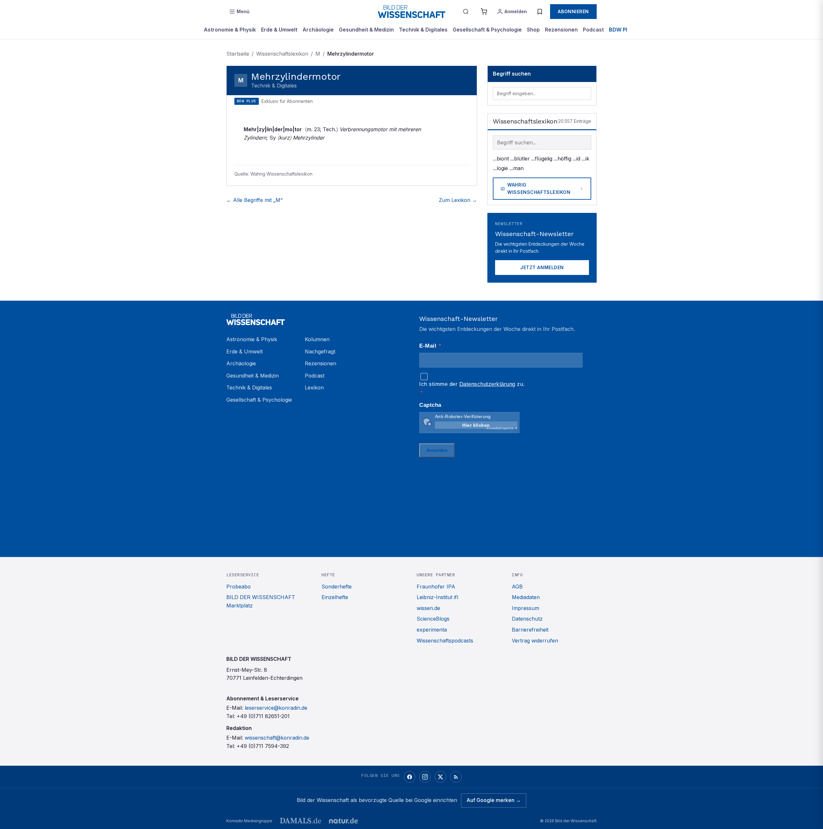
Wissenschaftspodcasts (445, 640)
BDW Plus (621, 29)
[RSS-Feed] (456, 777)
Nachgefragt (320, 351)
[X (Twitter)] (440, 777)
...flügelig (541, 158)
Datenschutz (527, 618)
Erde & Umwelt (279, 29)
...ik (585, 158)
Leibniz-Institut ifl (437, 597)
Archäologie (318, 29)
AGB (517, 586)
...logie (500, 168)
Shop (533, 29)
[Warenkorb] (484, 11)
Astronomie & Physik (230, 29)
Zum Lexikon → (458, 200)
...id (576, 158)
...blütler (520, 158)
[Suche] (466, 11)
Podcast (593, 29)
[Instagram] (425, 777)
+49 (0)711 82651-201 (263, 716)
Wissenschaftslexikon (282, 53)
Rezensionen (561, 29)
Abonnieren (573, 11)
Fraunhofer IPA (436, 586)
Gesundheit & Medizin (366, 29)
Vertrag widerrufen (535, 640)
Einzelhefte (334, 597)
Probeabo (238, 586)
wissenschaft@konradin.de (277, 737)
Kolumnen (317, 339)
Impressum (525, 608)
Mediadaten (526, 597)
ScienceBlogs (433, 618)
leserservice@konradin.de (276, 708)
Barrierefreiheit (530, 629)
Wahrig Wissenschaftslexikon (538, 188)
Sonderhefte (336, 586)
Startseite (237, 53)
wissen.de (428, 608)
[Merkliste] (539, 11)
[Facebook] (409, 777)
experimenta (432, 629)
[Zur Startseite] (411, 11)
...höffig (562, 158)
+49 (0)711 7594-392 (263, 746)
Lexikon (314, 387)
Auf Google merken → (493, 800)
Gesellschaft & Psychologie (487, 29)
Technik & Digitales (423, 29)
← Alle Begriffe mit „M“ (254, 200)
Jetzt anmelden (542, 267)
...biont (501, 158)
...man (516, 168)
